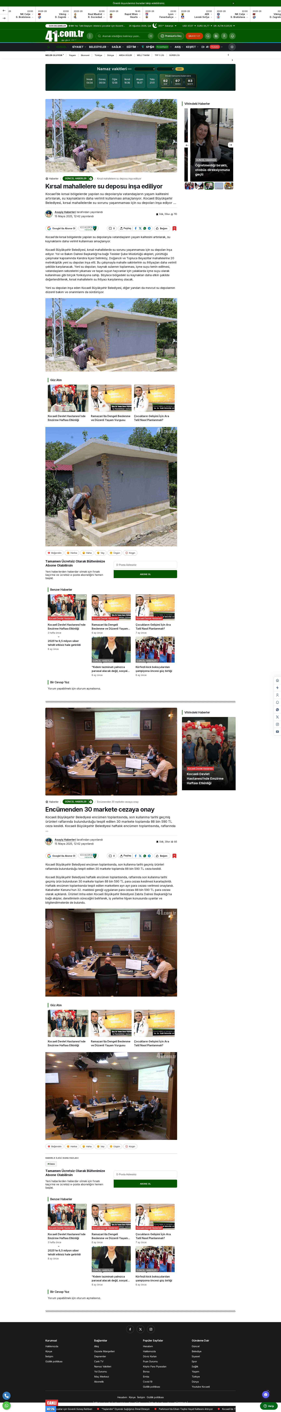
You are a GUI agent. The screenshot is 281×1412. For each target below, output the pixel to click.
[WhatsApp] (6, 1405)
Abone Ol (145, 574)
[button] (216, 36)
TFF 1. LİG (159, 55)
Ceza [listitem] (51, 1164)
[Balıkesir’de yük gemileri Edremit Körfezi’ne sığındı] (208, 145)
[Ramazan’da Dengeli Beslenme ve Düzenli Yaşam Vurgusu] (111, 403)
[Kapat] (233, 3)
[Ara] (208, 36)
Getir (179, 69)
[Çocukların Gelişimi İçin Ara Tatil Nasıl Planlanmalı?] (154, 403)
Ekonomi (85, 55)
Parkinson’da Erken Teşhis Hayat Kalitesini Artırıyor (77, 1409)
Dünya (110, 55)
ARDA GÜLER (125, 55)
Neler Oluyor (53, 55)
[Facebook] (130, 1329)
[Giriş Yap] (224, 36)
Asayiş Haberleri (65, 212)
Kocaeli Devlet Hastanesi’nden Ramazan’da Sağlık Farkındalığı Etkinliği (230, 1409)
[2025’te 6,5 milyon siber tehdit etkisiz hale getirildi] (67, 656)
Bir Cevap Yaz (59, 682)
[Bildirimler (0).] (277, 702)
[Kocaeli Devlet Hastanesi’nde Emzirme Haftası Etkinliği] (68, 403)
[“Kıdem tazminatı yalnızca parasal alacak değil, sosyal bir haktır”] (111, 656)
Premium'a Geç (173, 36)
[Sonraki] (4, 18)
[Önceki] (4, 10)
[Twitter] (140, 1329)
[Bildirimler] (232, 36)
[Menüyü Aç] (90, 36)
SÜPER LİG (174, 55)
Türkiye (98, 55)
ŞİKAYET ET (194, 36)
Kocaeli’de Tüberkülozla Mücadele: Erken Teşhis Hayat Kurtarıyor (149, 1409)
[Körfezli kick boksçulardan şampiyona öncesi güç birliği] (155, 656)
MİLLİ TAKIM (143, 55)
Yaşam (72, 55)
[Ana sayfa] (48, 47)
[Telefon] (6, 1396)
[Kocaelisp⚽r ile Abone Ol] (88, 228)
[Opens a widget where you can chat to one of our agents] (269, 1406)
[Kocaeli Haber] (64, 35)
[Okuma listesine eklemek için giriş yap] (174, 228)
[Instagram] (151, 1329)
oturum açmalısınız (88, 688)
